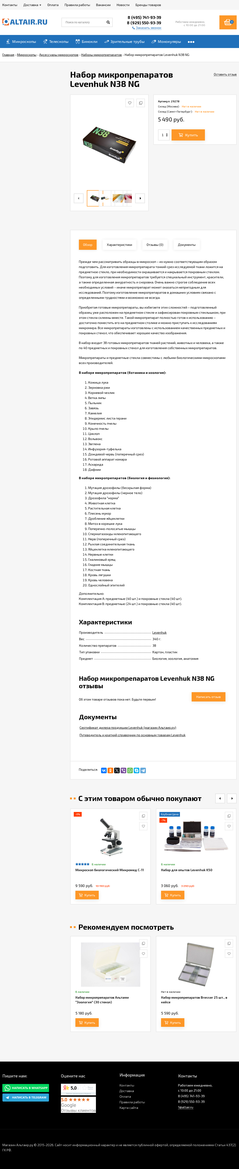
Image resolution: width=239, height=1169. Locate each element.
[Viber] (123, 770)
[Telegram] (143, 770)
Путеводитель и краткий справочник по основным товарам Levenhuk (133, 735)
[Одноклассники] (110, 770)
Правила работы (132, 1102)
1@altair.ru (185, 1107)
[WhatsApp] (130, 770)
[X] (117, 770)
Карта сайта (129, 1108)
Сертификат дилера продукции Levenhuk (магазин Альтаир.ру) (128, 727)
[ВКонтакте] (104, 770)
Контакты (127, 1085)
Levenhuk (159, 632)
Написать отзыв (208, 697)
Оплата (125, 1096)
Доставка (127, 1091)
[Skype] (136, 770)
